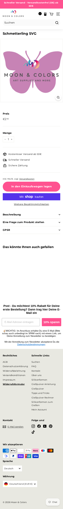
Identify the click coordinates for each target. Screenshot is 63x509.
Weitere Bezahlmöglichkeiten (31, 204)
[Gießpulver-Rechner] (45, 14)
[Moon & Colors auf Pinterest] (50, 426)
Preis (6, 113)
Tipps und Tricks (40, 393)
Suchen (36, 362)
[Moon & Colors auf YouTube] (45, 426)
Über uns (37, 375)
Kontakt (36, 371)
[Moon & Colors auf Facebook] (39, 426)
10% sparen (51, 322)
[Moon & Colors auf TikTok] (33, 432)
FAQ (34, 366)
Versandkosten (26, 179)
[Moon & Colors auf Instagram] (33, 426)
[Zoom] (58, 97)
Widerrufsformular (14, 384)
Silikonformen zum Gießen (42, 403)
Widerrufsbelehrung (14, 371)
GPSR (6, 229)
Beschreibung (12, 214)
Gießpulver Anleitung (44, 384)
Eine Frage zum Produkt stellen (23, 222)
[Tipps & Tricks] (40, 14)
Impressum (9, 379)
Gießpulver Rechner (43, 397)
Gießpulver (38, 388)
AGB (5, 362)
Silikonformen (39, 379)
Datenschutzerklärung (15, 366)
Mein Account (39, 409)
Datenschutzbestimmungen (31, 344)
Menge (7, 132)
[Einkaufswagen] (51, 14)
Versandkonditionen (14, 375)
